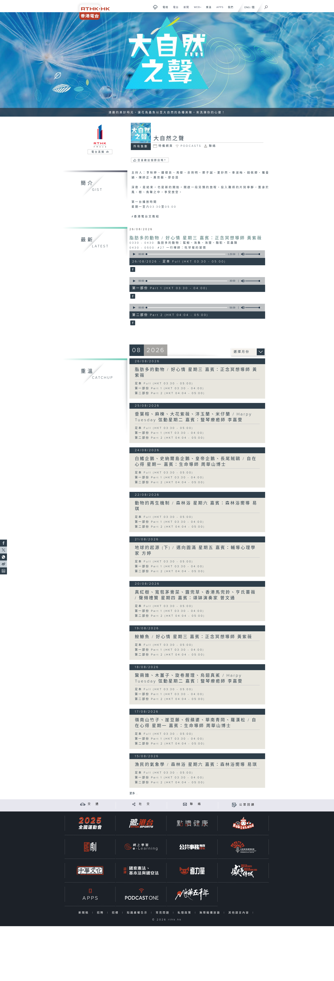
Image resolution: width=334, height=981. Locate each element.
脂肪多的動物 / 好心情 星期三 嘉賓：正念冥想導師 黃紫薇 (195, 238)
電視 (164, 9)
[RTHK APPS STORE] (90, 894)
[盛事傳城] (243, 870)
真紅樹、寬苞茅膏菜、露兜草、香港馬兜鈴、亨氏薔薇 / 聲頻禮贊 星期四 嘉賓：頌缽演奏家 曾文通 (195, 595)
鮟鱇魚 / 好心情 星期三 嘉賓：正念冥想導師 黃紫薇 (193, 636)
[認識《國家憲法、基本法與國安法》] (141, 870)
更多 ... (133, 793)
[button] (134, 254)
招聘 (101, 912)
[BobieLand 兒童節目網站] (243, 823)
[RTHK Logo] (92, 9)
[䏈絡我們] (185, 804)
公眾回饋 (247, 804)
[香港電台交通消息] (83, 804)
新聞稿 (84, 912)
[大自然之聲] (132, 269)
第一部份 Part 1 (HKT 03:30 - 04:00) (169, 388)
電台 (174, 9)
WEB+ (196, 9)
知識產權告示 (138, 912)
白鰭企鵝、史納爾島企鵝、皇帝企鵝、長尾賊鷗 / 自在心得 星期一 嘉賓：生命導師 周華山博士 (196, 461)
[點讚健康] (192, 823)
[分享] (134, 804)
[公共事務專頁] (192, 846)
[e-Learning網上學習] (141, 846)
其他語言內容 (239, 912)
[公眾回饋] (234, 804)
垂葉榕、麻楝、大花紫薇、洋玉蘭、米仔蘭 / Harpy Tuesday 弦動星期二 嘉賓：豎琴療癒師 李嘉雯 (193, 417)
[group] (241, 254)
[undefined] (155, 7)
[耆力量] (192, 870)
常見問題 (163, 912)
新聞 (185, 9)
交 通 (94, 804)
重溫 (207, 9)
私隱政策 (185, 912)
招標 (116, 912)
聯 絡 (196, 804)
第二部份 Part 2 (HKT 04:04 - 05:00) (170, 393)
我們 (229, 9)
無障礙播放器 (211, 912)
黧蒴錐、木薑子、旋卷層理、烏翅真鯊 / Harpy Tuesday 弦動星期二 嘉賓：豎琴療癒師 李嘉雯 (189, 678)
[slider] (253, 254)
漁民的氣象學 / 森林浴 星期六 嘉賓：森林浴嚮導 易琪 (196, 764)
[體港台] (141, 823)
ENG (247, 7)
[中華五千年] (192, 894)
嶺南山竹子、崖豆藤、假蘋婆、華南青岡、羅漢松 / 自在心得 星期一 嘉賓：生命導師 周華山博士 (196, 723)
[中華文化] (90, 870)
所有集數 (140, 146)
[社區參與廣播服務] (243, 846)
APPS (219, 9)
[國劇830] (90, 846)
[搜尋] (266, 6)
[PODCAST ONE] (141, 894)
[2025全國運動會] (90, 823)
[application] (195, 254)
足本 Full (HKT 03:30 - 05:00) (164, 383)
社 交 (145, 804)
